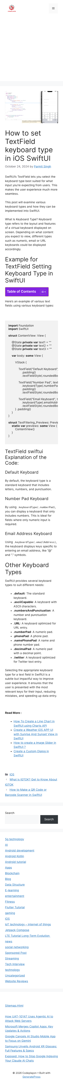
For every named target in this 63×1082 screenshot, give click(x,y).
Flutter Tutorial (15, 907)
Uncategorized (15, 975)
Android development (19, 850)
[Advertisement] (31, 49)
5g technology (14, 839)
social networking (17, 947)
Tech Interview (15, 964)
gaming (10, 913)
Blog (8, 879)
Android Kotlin (14, 856)
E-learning (12, 890)
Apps (8, 867)
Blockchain (12, 873)
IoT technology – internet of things (28, 924)
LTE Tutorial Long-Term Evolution (27, 935)
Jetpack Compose (17, 930)
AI (6, 845)
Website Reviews (16, 981)
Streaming (12, 958)
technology (12, 970)
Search (9, 813)
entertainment (14, 896)
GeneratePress (31, 1076)
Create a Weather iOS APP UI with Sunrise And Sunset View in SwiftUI (36, 734)
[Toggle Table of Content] (41, 292)
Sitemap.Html (14, 1005)
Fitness (10, 901)
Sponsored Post (16, 952)
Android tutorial (15, 862)
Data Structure (15, 884)
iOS (12, 774)
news (8, 941)
